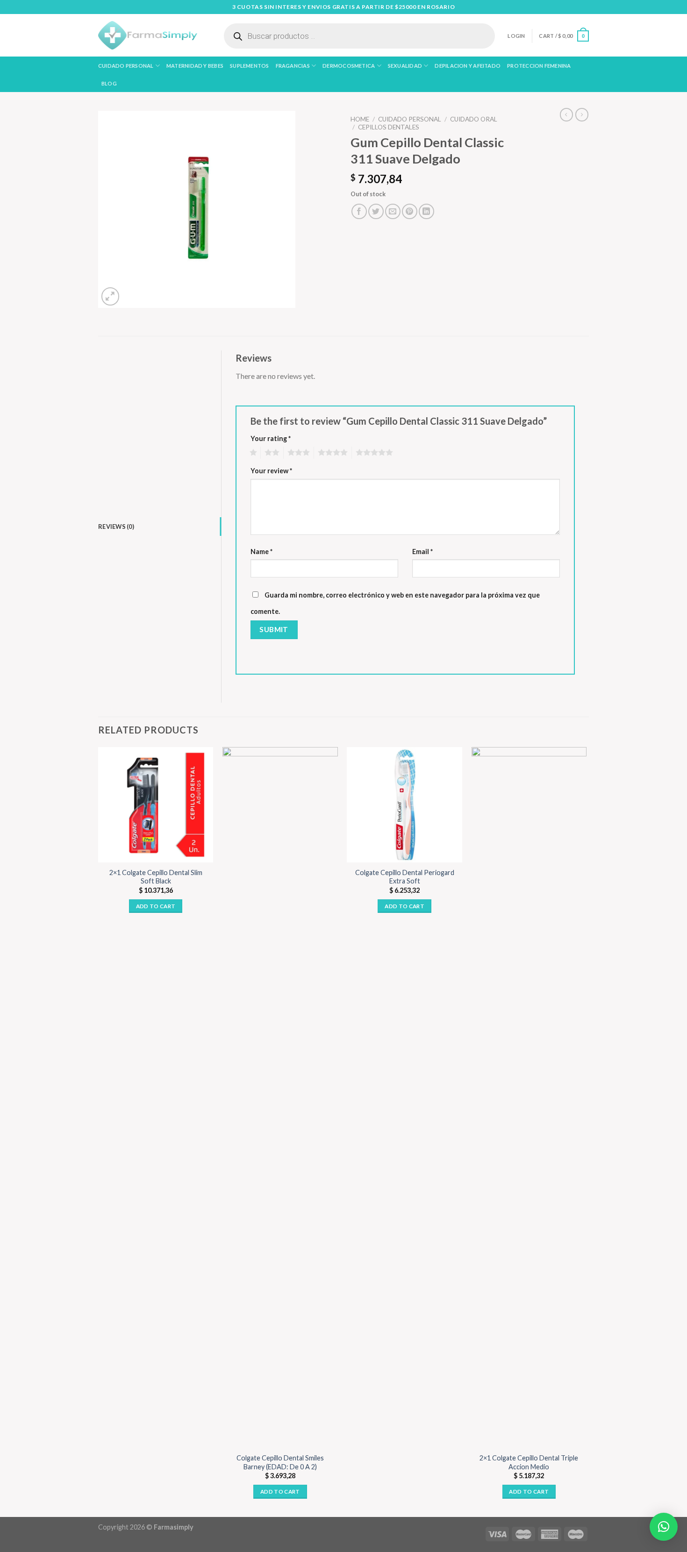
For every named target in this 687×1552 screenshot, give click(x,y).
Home (360, 119)
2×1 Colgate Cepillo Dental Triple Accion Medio (528, 1462)
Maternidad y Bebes (194, 66)
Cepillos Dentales (388, 127)
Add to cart (156, 906)
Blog (109, 83)
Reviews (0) (116, 526)
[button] (664, 1527)
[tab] (159, 526)
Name (261, 551)
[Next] (586, 1131)
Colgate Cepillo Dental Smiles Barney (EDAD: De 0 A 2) (280, 1462)
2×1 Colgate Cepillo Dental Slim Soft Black (155, 877)
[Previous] (99, 1131)
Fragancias (293, 66)
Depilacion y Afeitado (468, 66)
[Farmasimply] (147, 35)
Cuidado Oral (473, 119)
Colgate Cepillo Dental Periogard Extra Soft (404, 877)
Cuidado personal (126, 66)
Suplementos (249, 66)
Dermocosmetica (348, 66)
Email (422, 551)
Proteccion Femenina (539, 66)
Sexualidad (405, 66)
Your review (271, 471)
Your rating (270, 438)
